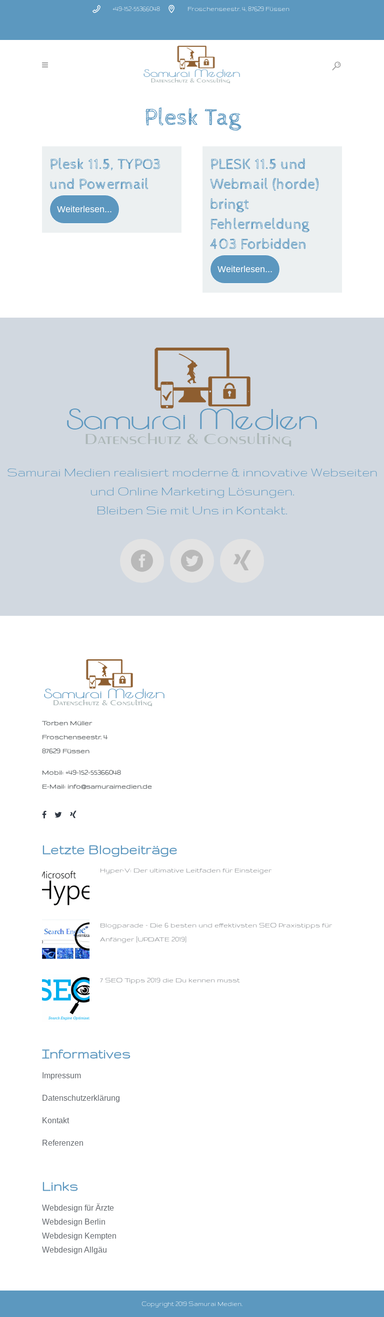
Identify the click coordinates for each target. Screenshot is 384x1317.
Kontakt (55, 1120)
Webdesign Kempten (79, 1236)
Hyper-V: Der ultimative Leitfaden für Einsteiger (186, 870)
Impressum (61, 1075)
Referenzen (63, 1143)
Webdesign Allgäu (74, 1250)
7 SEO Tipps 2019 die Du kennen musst (170, 980)
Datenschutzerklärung (81, 1098)
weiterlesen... (84, 209)
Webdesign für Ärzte (78, 1208)
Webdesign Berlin (74, 1222)
